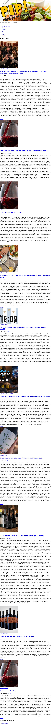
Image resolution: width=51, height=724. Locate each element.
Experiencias (5, 633)
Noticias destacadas (6, 26)
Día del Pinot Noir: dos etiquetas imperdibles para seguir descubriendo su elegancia (24, 150)
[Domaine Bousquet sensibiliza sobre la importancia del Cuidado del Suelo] (9, 454)
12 (2, 723)
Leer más (1, 119)
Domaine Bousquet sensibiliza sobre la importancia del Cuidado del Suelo (21, 458)
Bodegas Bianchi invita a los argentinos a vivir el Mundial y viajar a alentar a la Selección (25, 396)
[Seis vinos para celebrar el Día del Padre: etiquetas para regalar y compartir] (9, 531)
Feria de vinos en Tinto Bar (7, 691)
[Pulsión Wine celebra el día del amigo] (9, 208)
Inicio (3, 24)
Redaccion (10, 75)
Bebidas (1, 68)
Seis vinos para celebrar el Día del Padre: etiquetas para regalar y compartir (22, 535)
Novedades (5, 68)
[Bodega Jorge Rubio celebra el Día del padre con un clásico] (9, 632)
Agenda (1, 532)
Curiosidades (5, 147)
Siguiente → (5, 723)
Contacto (3, 29)
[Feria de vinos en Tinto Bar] (9, 686)
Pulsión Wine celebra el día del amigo (10, 212)
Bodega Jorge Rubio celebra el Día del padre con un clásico (17, 636)
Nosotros (3, 27)
